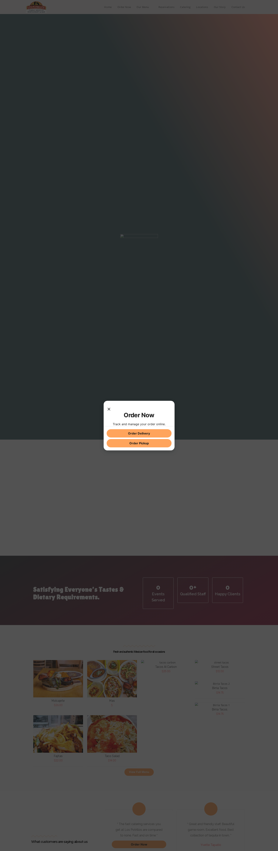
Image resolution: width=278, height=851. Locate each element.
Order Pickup (139, 443)
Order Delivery (139, 433)
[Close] (109, 407)
